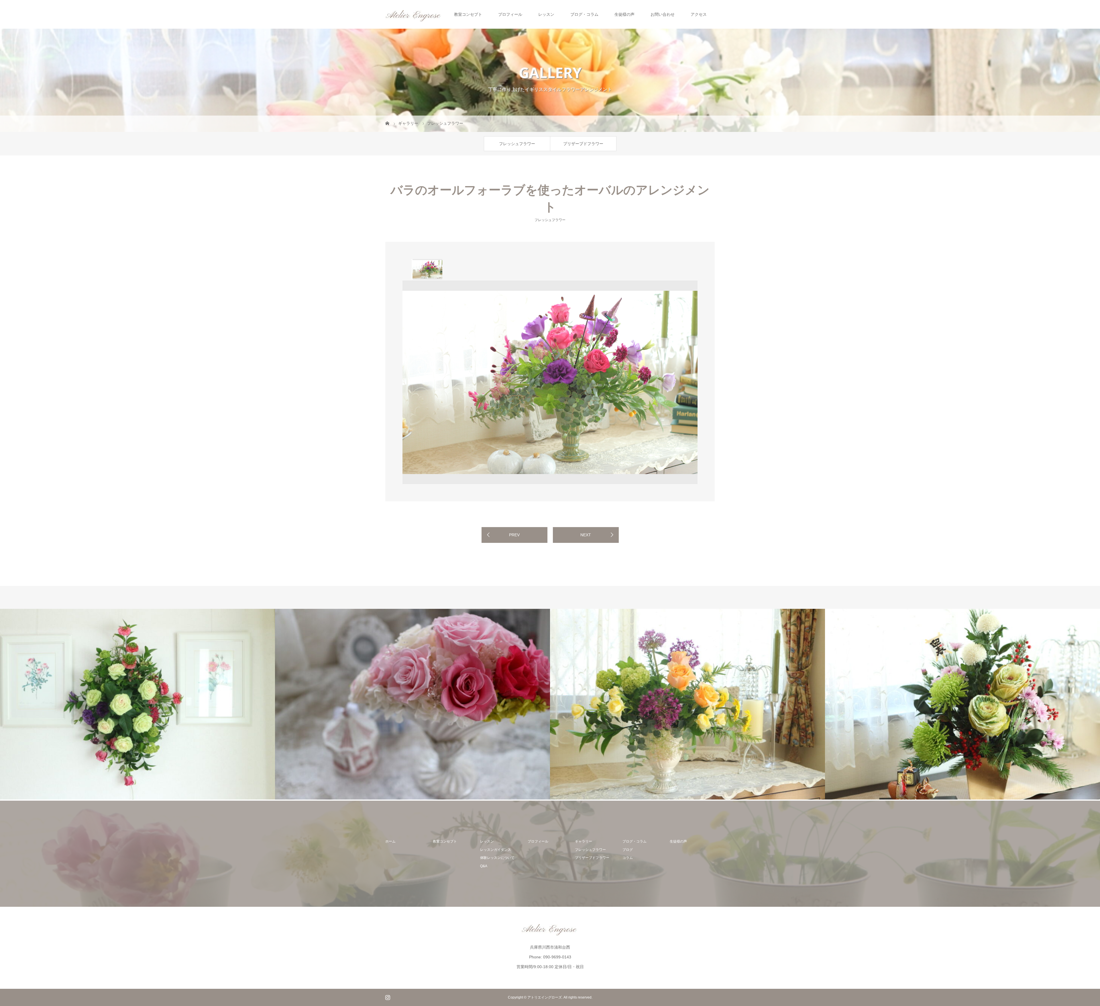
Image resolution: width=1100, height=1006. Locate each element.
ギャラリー (583, 841)
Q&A (483, 866)
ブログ (627, 850)
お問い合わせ (663, 14)
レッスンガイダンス (495, 850)
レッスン (546, 14)
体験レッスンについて (497, 858)
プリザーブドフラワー (583, 143)
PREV (514, 535)
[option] (427, 269)
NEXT (585, 535)
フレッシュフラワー (517, 143)
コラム (627, 858)
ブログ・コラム (584, 14)
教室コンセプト (468, 14)
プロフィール (510, 14)
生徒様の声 (624, 14)
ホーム (390, 841)
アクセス (699, 14)
